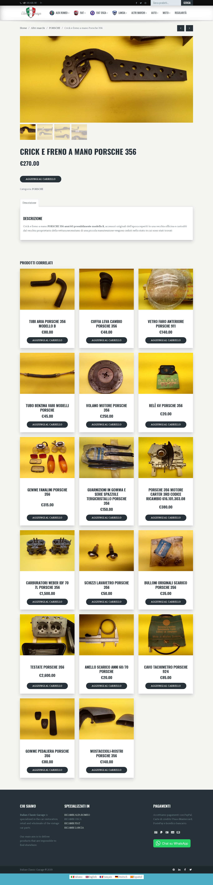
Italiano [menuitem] (78, 876)
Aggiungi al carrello (41, 179)
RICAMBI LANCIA (74, 827)
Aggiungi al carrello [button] (47, 340)
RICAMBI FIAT (72, 823)
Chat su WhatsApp (175, 843)
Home (23, 28)
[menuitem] (76, 877)
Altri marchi (38, 28)
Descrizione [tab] (29, 202)
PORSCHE (54, 28)
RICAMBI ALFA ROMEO (77, 815)
